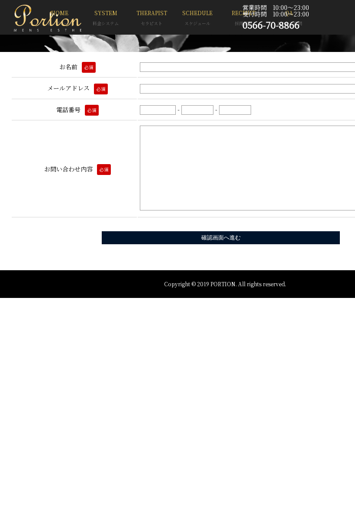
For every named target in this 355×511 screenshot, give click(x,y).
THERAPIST (151, 17)
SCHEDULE (197, 17)
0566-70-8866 (271, 24)
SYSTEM (106, 17)
